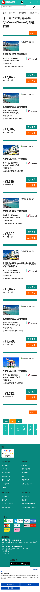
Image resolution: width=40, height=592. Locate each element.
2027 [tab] (12, 421)
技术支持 (24, 465)
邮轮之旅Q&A (5, 473)
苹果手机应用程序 (7, 504)
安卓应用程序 (5, 507)
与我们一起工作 (26, 484)
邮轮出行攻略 (5, 480)
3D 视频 (3, 487)
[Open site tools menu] (37, 2)
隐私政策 (36, 569)
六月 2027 (36, 429)
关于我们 (4, 496)
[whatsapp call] (22, 2)
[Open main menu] (37, 7)
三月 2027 (18, 429)
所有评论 (8, 456)
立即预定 (31, 81)
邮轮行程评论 (25, 496)
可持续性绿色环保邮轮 (28, 507)
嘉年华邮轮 (22, 13)
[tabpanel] (20, 430)
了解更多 (31, 75)
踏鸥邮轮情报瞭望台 (28, 504)
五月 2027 (30, 429)
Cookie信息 (24, 473)
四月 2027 (24, 429)
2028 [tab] (19, 421)
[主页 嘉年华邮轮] (32, 58)
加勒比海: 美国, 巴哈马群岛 (15, 54)
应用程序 (4, 500)
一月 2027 (5, 429)
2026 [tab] (6, 421)
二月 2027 (12, 429)
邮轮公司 (12, 13)
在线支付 (24, 500)
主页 (4, 13)
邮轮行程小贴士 (6, 476)
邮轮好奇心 (5, 465)
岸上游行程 (5, 484)
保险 (22, 476)
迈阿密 (10, 66)
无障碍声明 (25, 480)
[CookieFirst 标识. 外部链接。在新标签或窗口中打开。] (2, 571)
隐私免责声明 (25, 469)
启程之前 (4, 469)
